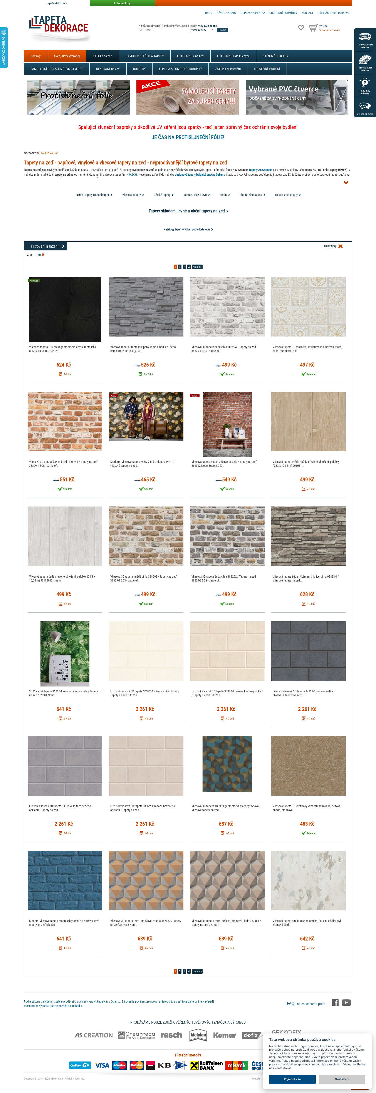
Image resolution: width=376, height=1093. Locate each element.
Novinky (35, 56)
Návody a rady (226, 13)
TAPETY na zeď (102, 56)
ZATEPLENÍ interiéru (228, 69)
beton (223, 195)
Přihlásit (324, 13)
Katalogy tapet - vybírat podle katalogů (187, 229)
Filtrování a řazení (44, 246)
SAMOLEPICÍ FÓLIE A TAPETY (145, 56)
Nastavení (342, 1079)
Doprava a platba (253, 13)
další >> (197, 267)
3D (40, 255)
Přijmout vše (292, 1079)
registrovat (341, 13)
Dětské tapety (162, 195)
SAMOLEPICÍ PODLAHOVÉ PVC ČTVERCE (56, 69)
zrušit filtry (330, 246)
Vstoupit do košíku (330, 30)
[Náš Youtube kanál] (346, 1002)
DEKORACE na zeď (108, 69)
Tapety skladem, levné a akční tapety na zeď (187, 211)
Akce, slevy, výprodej (67, 56)
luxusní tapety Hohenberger (92, 195)
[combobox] (203, 30)
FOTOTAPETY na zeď (190, 56)
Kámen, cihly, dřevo (195, 195)
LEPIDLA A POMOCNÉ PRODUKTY (180, 69)
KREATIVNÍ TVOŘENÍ (267, 69)
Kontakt (307, 13)
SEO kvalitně (57, 1078)
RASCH (132, 174)
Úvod (208, 13)
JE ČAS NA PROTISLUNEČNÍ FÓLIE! (188, 137)
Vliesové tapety (131, 195)
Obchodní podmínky (283, 13)
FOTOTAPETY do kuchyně (233, 56)
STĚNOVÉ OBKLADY (275, 56)
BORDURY (139, 69)
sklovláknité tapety (286, 195)
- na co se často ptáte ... (308, 1003)
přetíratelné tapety (251, 195)
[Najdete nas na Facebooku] (336, 1002)
